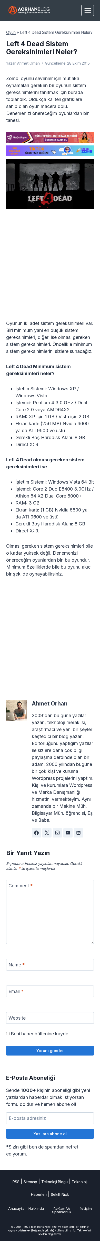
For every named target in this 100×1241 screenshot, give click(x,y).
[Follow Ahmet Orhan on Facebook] (36, 832)
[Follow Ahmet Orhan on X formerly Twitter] (47, 832)
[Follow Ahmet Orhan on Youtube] (68, 832)
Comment (20, 886)
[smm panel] (50, 137)
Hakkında (36, 1208)
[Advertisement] (50, 267)
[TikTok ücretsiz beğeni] (50, 150)
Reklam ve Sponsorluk (61, 1210)
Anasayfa (16, 1208)
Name (16, 965)
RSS (16, 1182)
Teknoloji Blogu (54, 1182)
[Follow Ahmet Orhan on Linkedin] (78, 832)
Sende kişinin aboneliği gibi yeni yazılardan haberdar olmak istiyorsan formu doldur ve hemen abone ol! (48, 1097)
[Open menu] (87, 10)
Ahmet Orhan (28, 63)
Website (17, 1018)
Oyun (11, 32)
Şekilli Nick (60, 1194)
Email (16, 991)
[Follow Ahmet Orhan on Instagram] (57, 832)
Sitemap (30, 1182)
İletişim (85, 1208)
